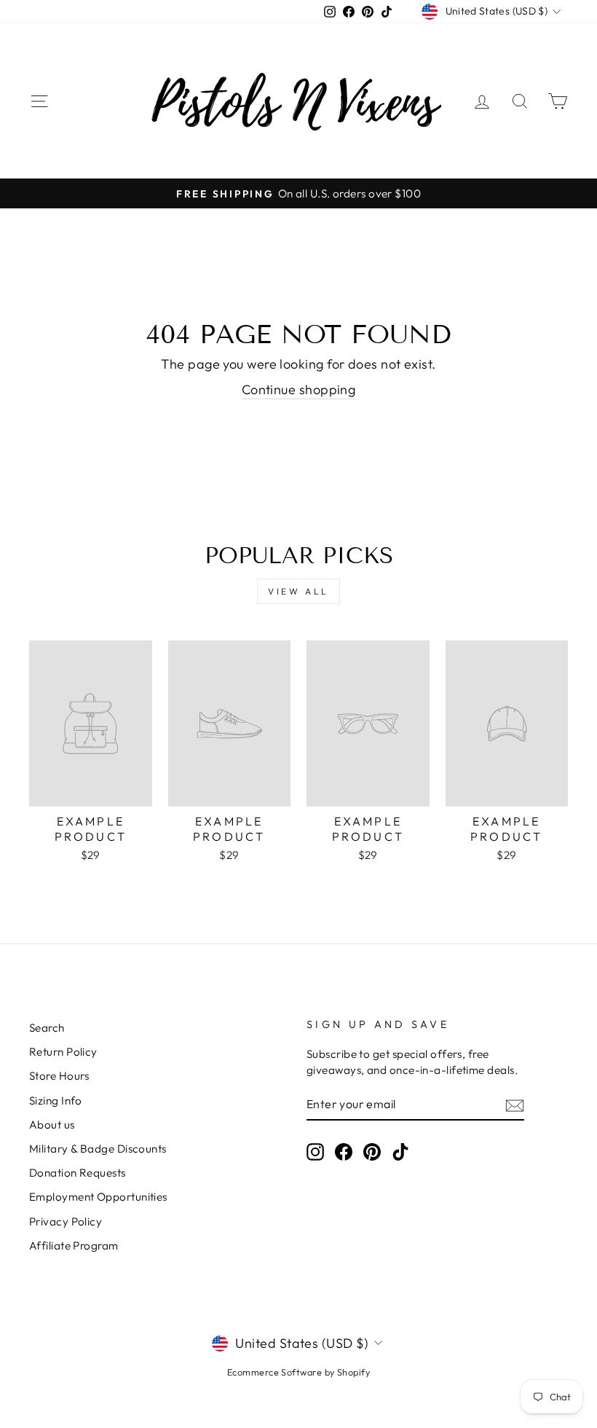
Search (47, 1028)
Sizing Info (55, 1100)
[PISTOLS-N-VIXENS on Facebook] (343, 1151)
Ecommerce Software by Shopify (298, 1372)
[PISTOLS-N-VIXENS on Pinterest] (372, 1151)
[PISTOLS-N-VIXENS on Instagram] (315, 1151)
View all (298, 591)
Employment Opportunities (98, 1197)
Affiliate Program (74, 1245)
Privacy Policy (65, 1221)
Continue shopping (299, 389)
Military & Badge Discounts (98, 1149)
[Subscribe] (514, 1105)
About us (52, 1124)
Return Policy (63, 1052)
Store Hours (59, 1076)
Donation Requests (77, 1173)
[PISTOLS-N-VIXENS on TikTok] (400, 1151)
